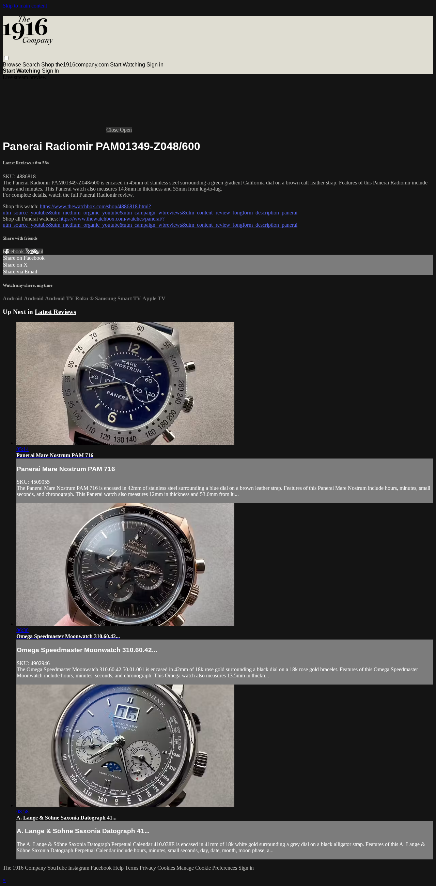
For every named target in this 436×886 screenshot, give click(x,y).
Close (113, 130)
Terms (132, 868)
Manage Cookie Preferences (207, 868)
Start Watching (128, 64)
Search (31, 64)
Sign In (50, 71)
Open (126, 130)
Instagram (78, 868)
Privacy (148, 868)
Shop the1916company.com (75, 64)
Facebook (14, 251)
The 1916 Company (24, 868)
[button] (6, 58)
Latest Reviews (17, 162)
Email (37, 251)
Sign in (155, 64)
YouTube (57, 868)
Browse (12, 64)
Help (119, 868)
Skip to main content (25, 6)
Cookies (166, 868)
